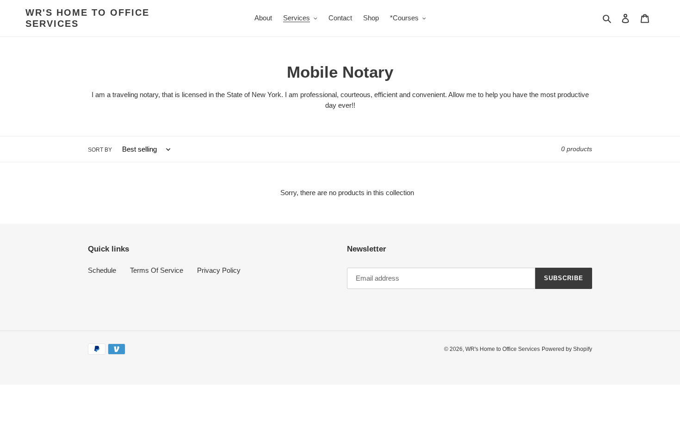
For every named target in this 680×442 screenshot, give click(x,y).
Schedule (102, 270)
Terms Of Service (156, 270)
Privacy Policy (219, 270)
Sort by (100, 150)
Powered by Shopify (567, 349)
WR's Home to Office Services (87, 18)
